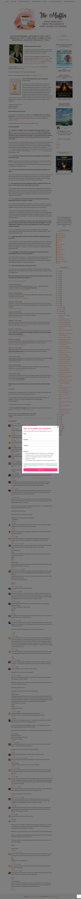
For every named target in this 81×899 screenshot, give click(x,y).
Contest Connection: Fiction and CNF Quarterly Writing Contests (39, 455)
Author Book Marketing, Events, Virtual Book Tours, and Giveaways (40, 453)
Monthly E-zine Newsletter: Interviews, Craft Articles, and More (39, 457)
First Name (26, 439)
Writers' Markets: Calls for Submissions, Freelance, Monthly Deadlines (40, 460)
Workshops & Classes (30, 458)
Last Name (26, 445)
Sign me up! (40, 469)
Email (25, 433)
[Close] (58, 427)
